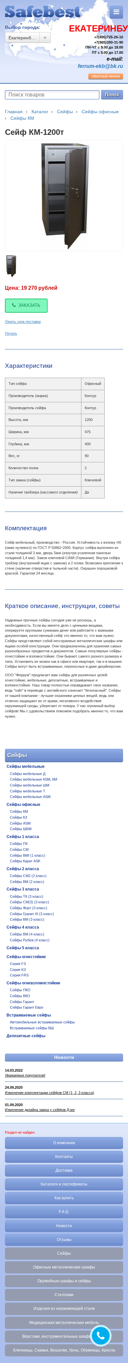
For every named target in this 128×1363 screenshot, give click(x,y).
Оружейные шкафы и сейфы (64, 1281)
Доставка (64, 1170)
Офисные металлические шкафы (64, 1267)
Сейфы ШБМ (21, 829)
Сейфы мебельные (26, 766)
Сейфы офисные (23, 804)
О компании (64, 1143)
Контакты (64, 1156)
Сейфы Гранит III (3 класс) (32, 914)
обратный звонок (106, 76)
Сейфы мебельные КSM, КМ (33, 779)
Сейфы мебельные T (27, 791)
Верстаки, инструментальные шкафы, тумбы (64, 1336)
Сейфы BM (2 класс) (27, 882)
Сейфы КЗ (18, 817)
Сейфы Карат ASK (25, 861)
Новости (64, 1057)
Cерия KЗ (18, 970)
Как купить (64, 1198)
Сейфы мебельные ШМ (29, 785)
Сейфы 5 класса (23, 948)
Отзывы (64, 1239)
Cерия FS (18, 964)
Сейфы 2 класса (23, 869)
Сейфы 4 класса (23, 927)
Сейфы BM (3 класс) (27, 919)
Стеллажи (64, 1294)
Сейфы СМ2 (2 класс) (28, 876)
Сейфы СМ (19, 849)
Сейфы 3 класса (23, 889)
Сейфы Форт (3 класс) (28, 908)
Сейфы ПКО (20, 990)
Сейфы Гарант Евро (26, 1007)
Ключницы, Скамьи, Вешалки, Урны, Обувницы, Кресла (64, 1350)
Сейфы (64, 1253)
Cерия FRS (19, 975)
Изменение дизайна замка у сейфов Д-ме (40, 1110)
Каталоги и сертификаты (64, 1184)
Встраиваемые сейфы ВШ (32, 1028)
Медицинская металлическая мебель (64, 1322)
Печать (11, 333)
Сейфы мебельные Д (27, 774)
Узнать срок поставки (23, 322)
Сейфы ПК (19, 844)
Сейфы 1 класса (23, 836)
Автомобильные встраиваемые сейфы (42, 1022)
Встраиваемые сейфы (29, 1015)
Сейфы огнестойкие (26, 956)
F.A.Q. (64, 1211)
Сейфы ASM (20, 823)
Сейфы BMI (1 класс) (27, 855)
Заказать (29, 305)
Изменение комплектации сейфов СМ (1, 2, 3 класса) (49, 1093)
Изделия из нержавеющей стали (64, 1308)
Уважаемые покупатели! (25, 1075)
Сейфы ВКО (20, 996)
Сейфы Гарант (22, 1002)
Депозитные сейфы (26, 1036)
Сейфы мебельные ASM (30, 797)
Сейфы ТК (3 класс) (26, 896)
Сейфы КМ (19, 811)
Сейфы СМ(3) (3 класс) (29, 902)
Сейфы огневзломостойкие (33, 983)
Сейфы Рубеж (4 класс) (30, 940)
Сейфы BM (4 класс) (27, 934)
